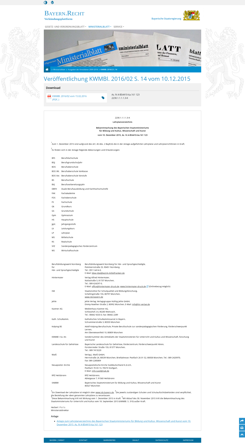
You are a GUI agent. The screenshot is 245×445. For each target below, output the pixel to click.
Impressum (188, 440)
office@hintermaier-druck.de (105, 286)
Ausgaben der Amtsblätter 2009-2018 (83, 69)
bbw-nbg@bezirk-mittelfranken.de (108, 273)
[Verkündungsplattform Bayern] (47, 69)
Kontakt (83, 440)
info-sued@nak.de (100, 371)
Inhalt (135, 440)
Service (118, 26)
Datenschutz (162, 440)
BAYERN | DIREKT (57, 440)
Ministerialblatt (99, 26)
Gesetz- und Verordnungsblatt (65, 26)
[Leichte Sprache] (52, 2)
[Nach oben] (242, 434)
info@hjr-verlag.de (141, 304)
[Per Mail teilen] (242, 421)
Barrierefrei (109, 440)
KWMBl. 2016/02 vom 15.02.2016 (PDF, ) (69, 98)
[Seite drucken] (242, 428)
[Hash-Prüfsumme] (103, 97)
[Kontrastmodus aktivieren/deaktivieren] (45, 2)
